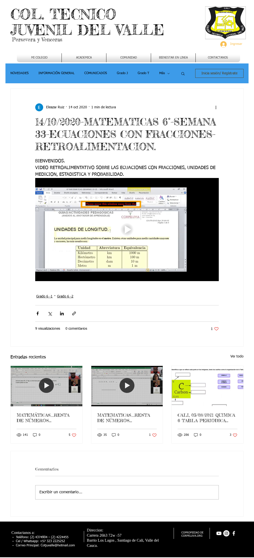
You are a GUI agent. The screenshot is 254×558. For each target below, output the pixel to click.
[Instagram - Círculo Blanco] (226, 533)
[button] (84, 57)
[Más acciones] (216, 107)
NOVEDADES (19, 73)
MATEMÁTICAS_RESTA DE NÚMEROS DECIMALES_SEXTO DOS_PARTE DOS (43, 417)
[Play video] (127, 229)
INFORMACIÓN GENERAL (56, 73)
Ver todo (237, 356)
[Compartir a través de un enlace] (74, 313)
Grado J (122, 73)
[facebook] (234, 533)
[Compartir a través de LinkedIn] (62, 313)
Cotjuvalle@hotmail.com (58, 545)
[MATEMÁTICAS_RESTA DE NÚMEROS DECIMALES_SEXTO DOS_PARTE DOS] (46, 386)
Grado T (143, 73)
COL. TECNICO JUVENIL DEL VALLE (87, 21)
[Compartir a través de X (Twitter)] (49, 313)
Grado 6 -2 (65, 296)
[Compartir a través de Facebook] (37, 313)
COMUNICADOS (95, 73)
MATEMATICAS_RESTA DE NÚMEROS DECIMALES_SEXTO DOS (126, 417)
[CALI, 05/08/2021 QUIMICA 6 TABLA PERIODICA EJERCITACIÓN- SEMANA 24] (207, 386)
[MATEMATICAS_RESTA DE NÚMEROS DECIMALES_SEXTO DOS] (127, 386)
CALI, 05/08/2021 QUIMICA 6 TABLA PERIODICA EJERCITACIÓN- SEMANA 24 (206, 417)
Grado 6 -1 (44, 296)
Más (162, 73)
